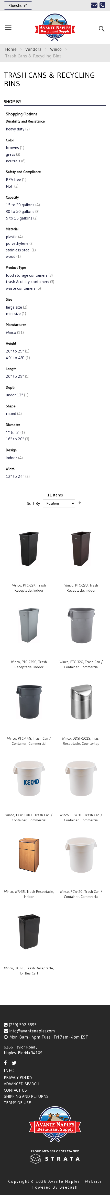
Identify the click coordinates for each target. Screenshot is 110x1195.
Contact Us (15, 1090)
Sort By (33, 503)
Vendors (34, 49)
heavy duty (17, 128)
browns (14, 147)
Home (11, 49)
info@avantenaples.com (32, 1030)
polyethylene (19, 243)
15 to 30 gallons (22, 204)
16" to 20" (17, 438)
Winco (56, 49)
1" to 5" (15, 432)
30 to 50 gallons (22, 211)
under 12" (16, 394)
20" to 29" (17, 350)
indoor (14, 457)
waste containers (23, 288)
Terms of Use (17, 1102)
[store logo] (55, 27)
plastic (14, 236)
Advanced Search (21, 1083)
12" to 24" (17, 476)
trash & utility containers (29, 281)
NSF (11, 186)
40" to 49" (17, 357)
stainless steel (20, 249)
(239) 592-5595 (23, 1024)
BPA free (15, 179)
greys (12, 154)
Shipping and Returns (26, 1096)
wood (13, 256)
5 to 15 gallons (21, 218)
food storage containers (29, 275)
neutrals (15, 160)
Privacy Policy (18, 1077)
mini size (15, 313)
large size (16, 307)
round (13, 413)
